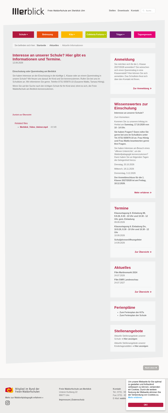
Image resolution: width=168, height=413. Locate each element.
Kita (71, 34)
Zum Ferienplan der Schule (133, 315)
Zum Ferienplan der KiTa (132, 312)
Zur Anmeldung (141, 88)
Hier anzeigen (130, 339)
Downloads (123, 10)
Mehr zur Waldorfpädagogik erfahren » (24, 397)
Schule (23, 34)
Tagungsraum (145, 34)
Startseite (41, 45)
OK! (146, 405)
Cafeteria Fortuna (95, 34)
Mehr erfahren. (135, 397)
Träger (119, 34)
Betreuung (47, 34)
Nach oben (150, 368)
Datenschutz (78, 400)
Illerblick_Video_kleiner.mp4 (34, 127)
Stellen (112, 10)
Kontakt (135, 10)
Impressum (64, 400)
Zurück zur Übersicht (22, 115)
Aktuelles (54, 45)
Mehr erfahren (141, 192)
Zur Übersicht (142, 252)
